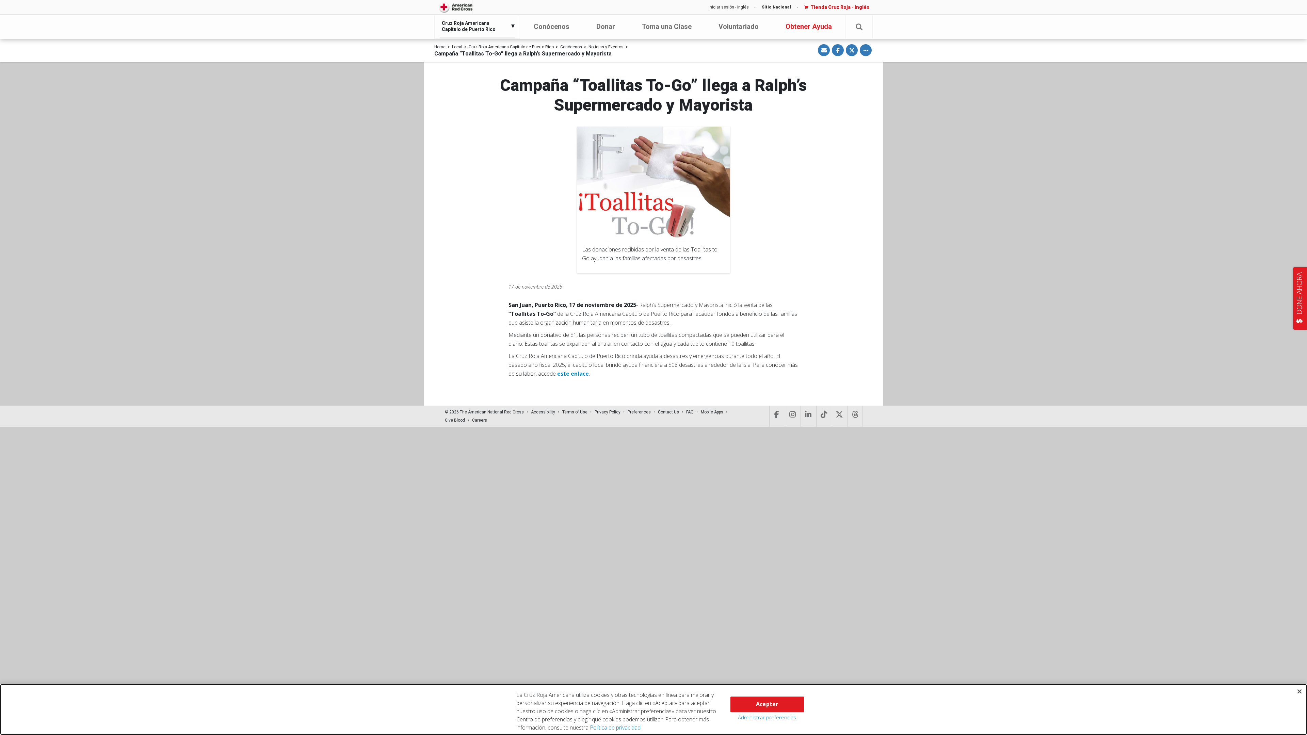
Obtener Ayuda (809, 26)
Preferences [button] (639, 412)
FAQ (690, 412)
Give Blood (455, 420)
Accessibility (543, 412)
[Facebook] (776, 416)
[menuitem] (475, 26)
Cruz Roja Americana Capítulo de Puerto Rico (511, 47)
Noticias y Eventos (606, 47)
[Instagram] (792, 416)
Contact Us (668, 412)
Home (440, 47)
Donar (605, 26)
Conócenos (551, 26)
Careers (479, 420)
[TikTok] (823, 416)
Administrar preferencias (767, 717)
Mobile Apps (712, 412)
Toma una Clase (667, 26)
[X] (839, 416)
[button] (859, 27)
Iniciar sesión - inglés (729, 7)
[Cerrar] (1299, 691)
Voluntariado (739, 26)
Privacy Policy (607, 412)
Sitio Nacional (776, 7)
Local (457, 47)
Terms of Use (574, 412)
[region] (653, 709)
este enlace (573, 373)
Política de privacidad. (616, 727)
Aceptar (767, 704)
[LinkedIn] (808, 416)
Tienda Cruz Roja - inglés (839, 7)
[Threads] (855, 416)
